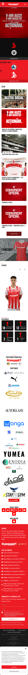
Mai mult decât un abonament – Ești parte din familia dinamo (12, 178)
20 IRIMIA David (8, 307)
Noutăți (20, 24)
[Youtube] (24, 510)
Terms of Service (17, 624)
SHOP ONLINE (14, 518)
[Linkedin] (14, 514)
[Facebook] (12, 510)
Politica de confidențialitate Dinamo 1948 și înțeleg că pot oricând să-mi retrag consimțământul (14, 614)
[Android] (8, 510)
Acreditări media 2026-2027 (10, 154)
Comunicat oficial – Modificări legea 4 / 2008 (13, 226)
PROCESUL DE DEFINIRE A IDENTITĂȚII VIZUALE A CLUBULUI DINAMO (14, 21)
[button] (25, 648)
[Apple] (4, 510)
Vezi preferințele (14, 671)
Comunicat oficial (7, 202)
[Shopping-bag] (14, 521)
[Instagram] (16, 510)
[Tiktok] (20, 510)
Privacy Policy (8, 624)
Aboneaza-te (13, 619)
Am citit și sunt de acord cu (14, 614)
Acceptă (14, 667)
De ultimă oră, (10, 24)
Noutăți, (16, 24)
